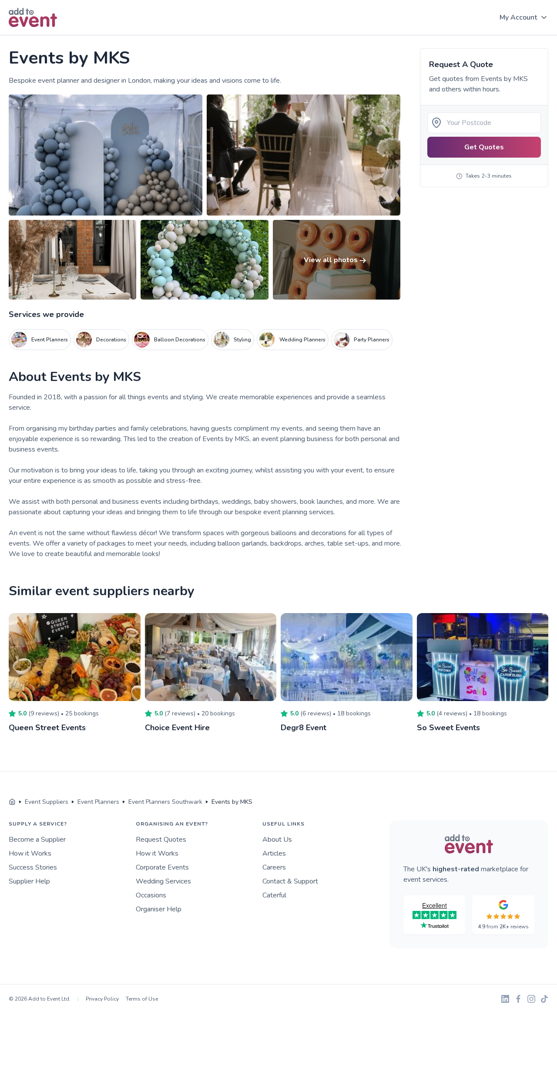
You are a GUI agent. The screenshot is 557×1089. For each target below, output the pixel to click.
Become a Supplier (37, 839)
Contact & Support (290, 881)
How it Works (30, 853)
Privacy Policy (102, 998)
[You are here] (12, 802)
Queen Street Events (47, 727)
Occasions (151, 895)
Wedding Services (163, 881)
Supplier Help (29, 881)
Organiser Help (158, 909)
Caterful (274, 895)
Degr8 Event (303, 727)
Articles (274, 853)
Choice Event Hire (177, 727)
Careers (274, 867)
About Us (277, 839)
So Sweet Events (448, 727)
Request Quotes (161, 839)
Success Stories (33, 867)
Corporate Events (162, 867)
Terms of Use (142, 998)
